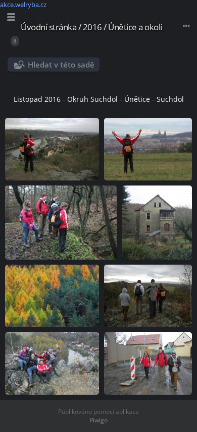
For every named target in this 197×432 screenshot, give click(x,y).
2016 (92, 27)
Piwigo (98, 420)
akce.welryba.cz (23, 4)
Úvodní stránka (48, 27)
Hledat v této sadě (61, 64)
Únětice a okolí (135, 27)
